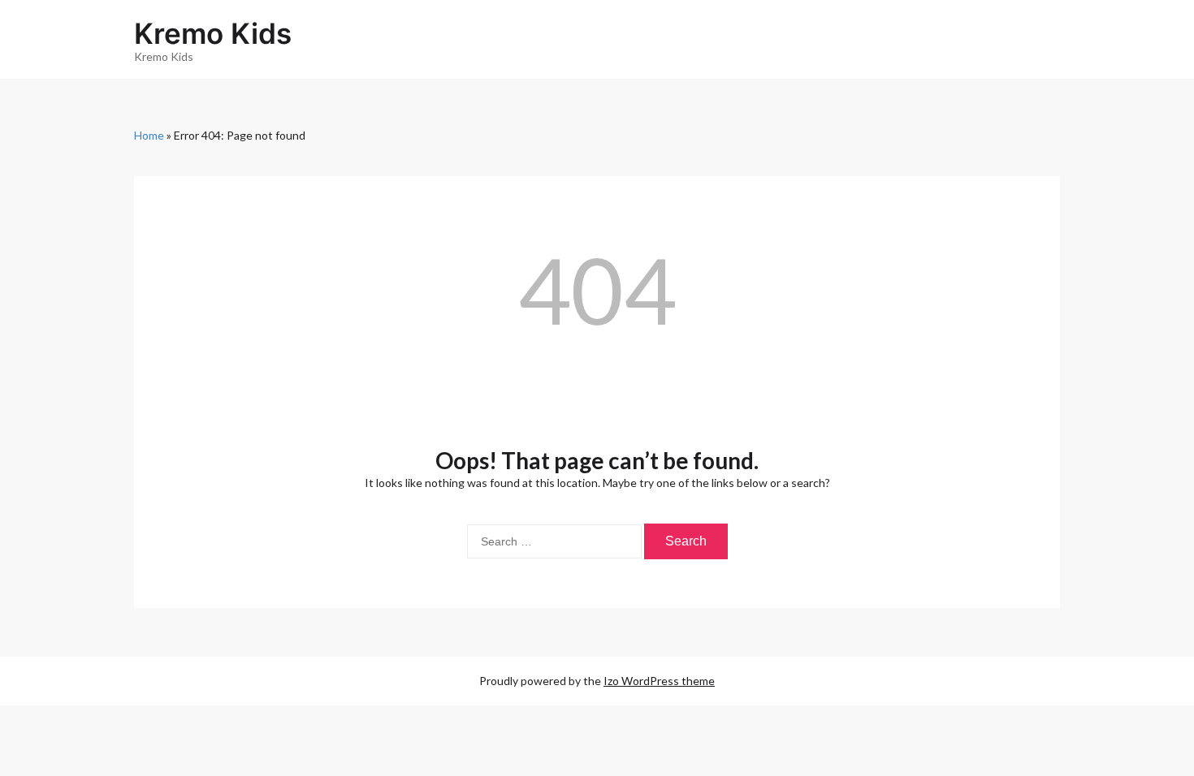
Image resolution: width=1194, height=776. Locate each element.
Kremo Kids (213, 33)
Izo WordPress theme (659, 681)
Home (149, 135)
